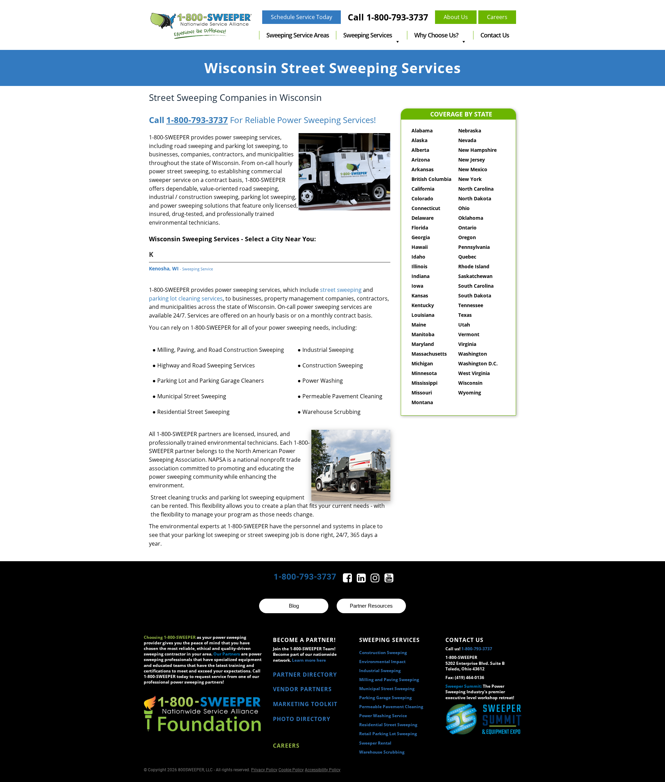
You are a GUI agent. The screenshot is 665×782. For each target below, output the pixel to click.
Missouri (421, 392)
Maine (418, 324)
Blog (294, 606)
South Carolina (476, 286)
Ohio (464, 208)
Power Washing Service (383, 716)
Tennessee (470, 305)
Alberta (420, 150)
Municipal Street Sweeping (387, 689)
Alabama (422, 130)
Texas (465, 315)
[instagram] (376, 579)
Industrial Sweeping (380, 671)
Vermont (468, 334)
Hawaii (419, 247)
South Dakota (474, 295)
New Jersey (471, 159)
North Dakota (474, 198)
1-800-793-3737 (197, 119)
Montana (422, 402)
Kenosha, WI (181, 268)
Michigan (422, 363)
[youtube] (389, 579)
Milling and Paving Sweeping (389, 680)
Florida (419, 227)
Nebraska (469, 130)
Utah (464, 324)
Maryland (422, 344)
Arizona (420, 159)
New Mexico (472, 169)
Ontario (467, 227)
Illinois (419, 266)
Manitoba (422, 334)
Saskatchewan (475, 276)
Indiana (420, 276)
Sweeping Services (367, 35)
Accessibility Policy (322, 769)
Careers (286, 745)
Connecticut (425, 208)
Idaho (418, 256)
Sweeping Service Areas (297, 35)
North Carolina (476, 188)
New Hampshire (477, 150)
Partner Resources (371, 606)
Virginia (467, 344)
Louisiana (422, 315)
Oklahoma (470, 218)
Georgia (420, 237)
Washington (472, 353)
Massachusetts (429, 353)
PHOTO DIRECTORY (301, 719)
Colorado (422, 198)
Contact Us (494, 35)
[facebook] (348, 579)
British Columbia (431, 179)
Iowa (417, 286)
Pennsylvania (474, 247)
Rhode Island (473, 266)
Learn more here (309, 660)
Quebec (467, 256)
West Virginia (474, 373)
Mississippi (424, 383)
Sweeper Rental (375, 743)
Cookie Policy (291, 769)
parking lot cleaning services (186, 298)
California (422, 188)
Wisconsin (470, 383)
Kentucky (422, 305)
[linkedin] (362, 579)
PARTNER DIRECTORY (305, 674)
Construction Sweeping (383, 652)
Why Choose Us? (436, 35)
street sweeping (341, 290)
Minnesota (424, 373)
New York (470, 179)
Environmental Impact (382, 661)
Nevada (467, 140)
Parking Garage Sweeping (385, 698)
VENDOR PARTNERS (302, 689)
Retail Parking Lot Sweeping (388, 734)
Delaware (422, 218)
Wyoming (469, 392)
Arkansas (422, 169)
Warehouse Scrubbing (382, 752)
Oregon (467, 237)
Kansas (419, 295)
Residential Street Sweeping (388, 725)
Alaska (419, 140)
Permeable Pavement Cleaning (391, 707)
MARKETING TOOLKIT (305, 704)
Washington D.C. (478, 363)
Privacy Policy (264, 769)
